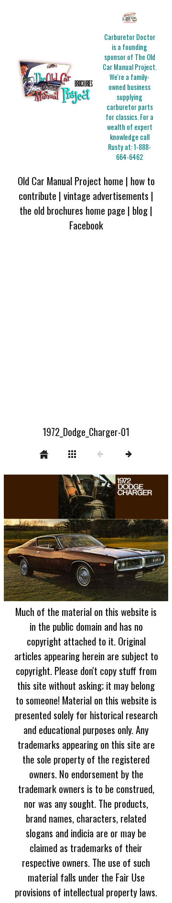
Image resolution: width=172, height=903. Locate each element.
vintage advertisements (106, 195)
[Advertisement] (86, 334)
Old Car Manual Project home (70, 180)
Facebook (86, 225)
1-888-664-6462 (133, 152)
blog (140, 210)
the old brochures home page (72, 210)
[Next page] (119, 538)
